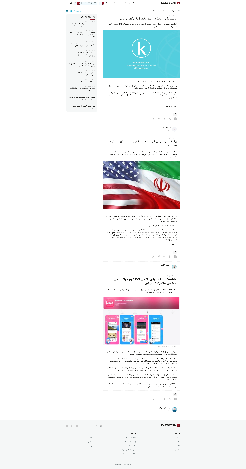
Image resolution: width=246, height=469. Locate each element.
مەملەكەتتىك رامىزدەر (130, 446)
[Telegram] (164, 119)
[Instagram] (175, 119)
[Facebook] (158, 119)
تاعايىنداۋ (168, 11)
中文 (82, 3)
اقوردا (173, 11)
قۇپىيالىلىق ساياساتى (130, 442)
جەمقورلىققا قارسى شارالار (129, 450)
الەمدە (178, 454)
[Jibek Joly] (77, 11)
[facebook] (91, 426)
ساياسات (177, 442)
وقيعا (163, 11)
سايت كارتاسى (89, 438)
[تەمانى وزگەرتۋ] (101, 3)
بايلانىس (90, 442)
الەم (175, 114)
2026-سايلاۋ (156, 11)
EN (86, 3)
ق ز (78, 3)
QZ (92, 3)
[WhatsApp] (169, 119)
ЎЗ (75, 3)
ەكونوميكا (177, 450)
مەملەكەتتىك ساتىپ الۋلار (128, 454)
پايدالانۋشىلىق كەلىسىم (129, 438)
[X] (153, 119)
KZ (95, 3)
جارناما (91, 446)
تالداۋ (106, 3)
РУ (89, 3)
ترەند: (178, 11)
